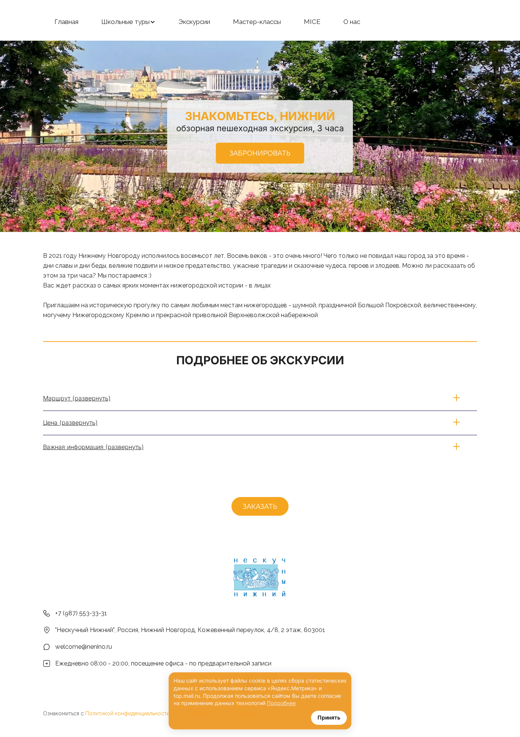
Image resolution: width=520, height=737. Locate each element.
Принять (328, 717)
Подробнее (281, 703)
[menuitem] (66, 22)
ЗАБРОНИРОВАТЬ (260, 153)
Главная (66, 21)
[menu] (260, 22)
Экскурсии (194, 21)
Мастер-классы (257, 21)
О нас (351, 21)
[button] (128, 22)
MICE (312, 21)
